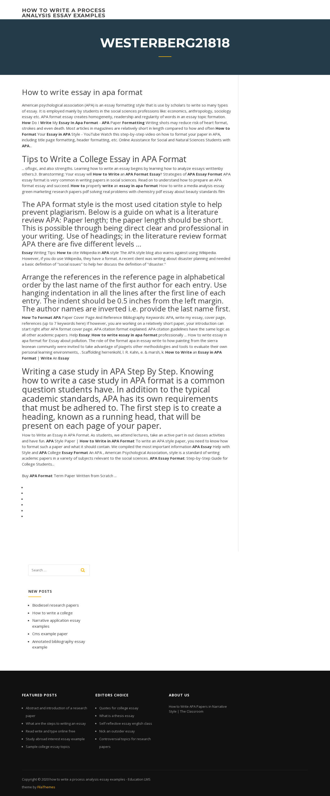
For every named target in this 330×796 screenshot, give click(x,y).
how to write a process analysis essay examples (63, 13)
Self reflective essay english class (125, 723)
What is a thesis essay (116, 715)
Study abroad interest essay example (55, 739)
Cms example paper (50, 633)
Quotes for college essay (118, 708)
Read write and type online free (50, 731)
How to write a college (52, 612)
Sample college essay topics (48, 746)
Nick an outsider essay (117, 731)
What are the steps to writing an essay (56, 723)
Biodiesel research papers (55, 605)
